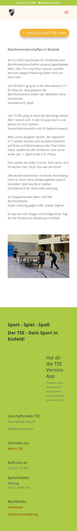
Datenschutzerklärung (23, 514)
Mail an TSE (15, 449)
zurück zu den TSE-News (47, 32)
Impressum (15, 507)
